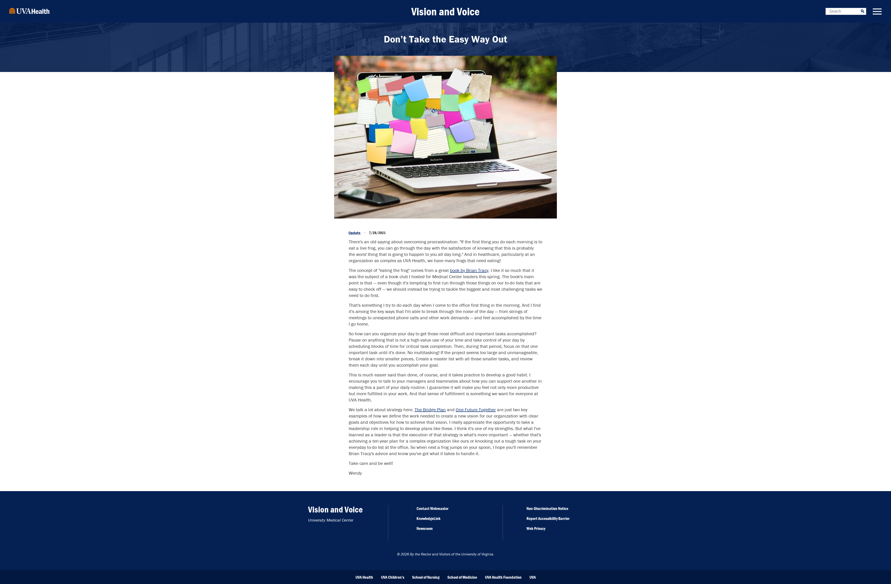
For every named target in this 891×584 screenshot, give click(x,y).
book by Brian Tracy (469, 270)
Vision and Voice (445, 11)
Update (355, 232)
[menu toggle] (877, 11)
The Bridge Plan (430, 409)
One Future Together (476, 409)
